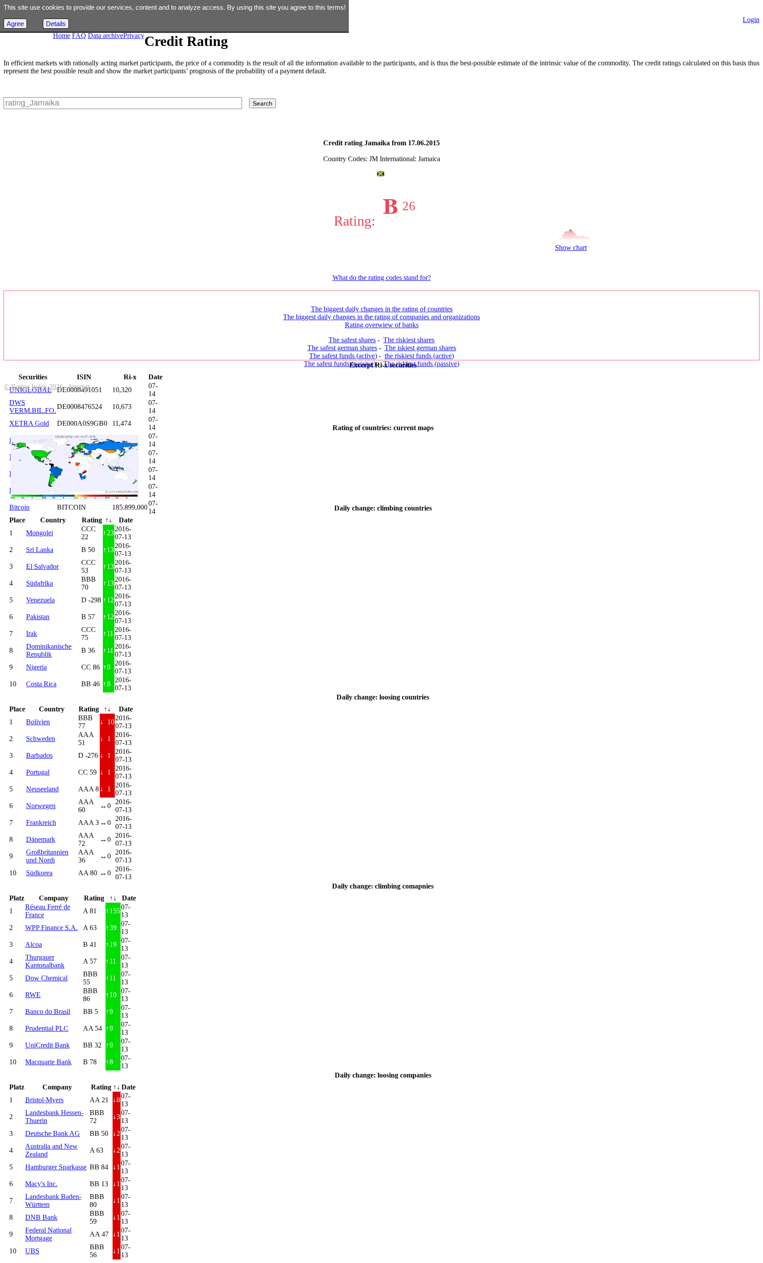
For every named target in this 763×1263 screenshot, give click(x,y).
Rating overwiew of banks (382, 325)
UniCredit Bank (47, 1045)
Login (751, 19)
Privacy (133, 35)
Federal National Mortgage (48, 1234)
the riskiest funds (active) (419, 355)
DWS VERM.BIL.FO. (32, 406)
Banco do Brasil (47, 1011)
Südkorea (39, 873)
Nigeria (36, 667)
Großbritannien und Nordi (47, 856)
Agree (15, 23)
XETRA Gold (29, 423)
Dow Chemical (46, 978)
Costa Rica (41, 684)
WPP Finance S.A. (51, 927)
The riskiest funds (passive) (421, 363)
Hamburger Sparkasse (56, 1167)
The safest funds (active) (343, 355)
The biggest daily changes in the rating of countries (382, 309)
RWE (33, 994)
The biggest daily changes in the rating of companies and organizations (381, 317)
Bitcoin (19, 507)
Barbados (39, 755)
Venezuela (40, 600)
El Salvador (42, 566)
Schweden (40, 738)
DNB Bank (41, 1217)
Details (56, 23)
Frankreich (41, 822)
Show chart (571, 247)
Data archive (105, 35)
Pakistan (37, 616)
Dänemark (40, 839)
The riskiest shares (408, 340)
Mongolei (39, 533)
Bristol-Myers (44, 1100)
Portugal (37, 772)
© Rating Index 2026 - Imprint (46, 386)
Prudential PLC (46, 1028)
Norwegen (41, 805)
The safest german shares (342, 348)
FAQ (79, 35)
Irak (31, 633)
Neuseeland (42, 789)
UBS (32, 1251)
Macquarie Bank (48, 1062)
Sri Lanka (39, 549)
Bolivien (38, 722)
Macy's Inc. (41, 1183)
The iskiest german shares (420, 348)
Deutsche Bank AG (52, 1133)
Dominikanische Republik (49, 650)
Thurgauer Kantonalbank (44, 961)
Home (61, 35)
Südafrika (39, 583)
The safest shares (352, 340)
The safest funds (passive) (340, 363)
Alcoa (33, 944)
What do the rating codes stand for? (381, 277)
